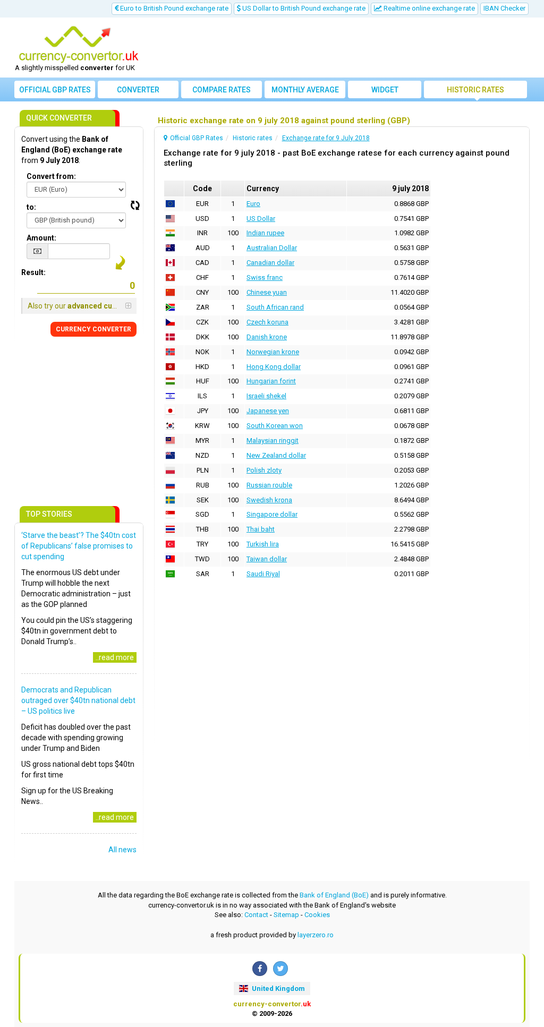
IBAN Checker (504, 8)
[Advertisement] (336, 48)
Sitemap (286, 915)
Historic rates (475, 89)
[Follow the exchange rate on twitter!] (280, 968)
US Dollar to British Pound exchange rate (303, 8)
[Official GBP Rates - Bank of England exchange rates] (79, 44)
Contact (256, 915)
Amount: (41, 238)
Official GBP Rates (55, 89)
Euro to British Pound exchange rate (173, 8)
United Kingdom (277, 988)
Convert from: (51, 176)
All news (122, 849)
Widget (384, 89)
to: (31, 207)
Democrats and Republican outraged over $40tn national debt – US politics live (78, 700)
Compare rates (221, 89)
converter (138, 89)
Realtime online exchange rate (428, 8)
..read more (115, 657)
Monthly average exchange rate (305, 91)
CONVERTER (93, 329)
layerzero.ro (316, 935)
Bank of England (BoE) (334, 895)
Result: (33, 272)
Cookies (317, 915)
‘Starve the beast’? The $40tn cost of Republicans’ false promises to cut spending (78, 546)
